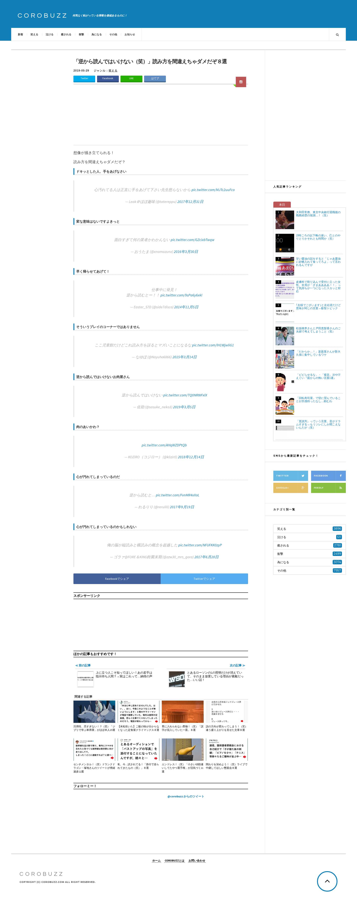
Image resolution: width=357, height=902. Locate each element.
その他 (113, 34)
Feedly (319, 487)
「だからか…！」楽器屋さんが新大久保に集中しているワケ (318, 353)
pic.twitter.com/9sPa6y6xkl (181, 295)
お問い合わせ (197, 860)
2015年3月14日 (185, 357)
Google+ (282, 487)
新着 (20, 34)
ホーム (156, 860)
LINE (131, 78)
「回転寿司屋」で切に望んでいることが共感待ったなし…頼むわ (318, 399)
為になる (96, 34)
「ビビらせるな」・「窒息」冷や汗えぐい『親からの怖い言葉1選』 (318, 376)
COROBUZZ (43, 15)
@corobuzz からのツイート (186, 796)
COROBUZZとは (174, 860)
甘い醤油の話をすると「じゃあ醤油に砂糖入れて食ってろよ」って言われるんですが (318, 262)
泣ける (50, 34)
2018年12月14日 (191, 457)
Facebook (107, 78)
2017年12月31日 (190, 201)
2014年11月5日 (186, 307)
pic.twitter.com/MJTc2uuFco (213, 189)
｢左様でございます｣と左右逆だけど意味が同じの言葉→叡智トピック (318, 306)
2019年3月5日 (184, 407)
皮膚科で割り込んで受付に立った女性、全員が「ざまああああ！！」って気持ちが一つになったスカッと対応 (318, 286)
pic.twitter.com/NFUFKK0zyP (200, 545)
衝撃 (81, 34)
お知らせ (130, 34)
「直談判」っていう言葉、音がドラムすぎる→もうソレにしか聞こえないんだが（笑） (318, 424)
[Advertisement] (160, 117)
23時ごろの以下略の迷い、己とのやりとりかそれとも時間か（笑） (318, 237)
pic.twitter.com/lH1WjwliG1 (213, 345)
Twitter (84, 78)
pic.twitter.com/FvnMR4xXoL (177, 495)
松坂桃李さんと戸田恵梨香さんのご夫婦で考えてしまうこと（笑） (318, 329)
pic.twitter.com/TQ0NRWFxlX (185, 395)
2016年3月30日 (186, 251)
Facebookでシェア (117, 579)
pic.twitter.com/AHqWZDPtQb (164, 445)
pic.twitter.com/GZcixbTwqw (192, 239)
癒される (66, 34)
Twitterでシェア (204, 579)
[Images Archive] (241, 82)
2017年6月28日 (206, 557)
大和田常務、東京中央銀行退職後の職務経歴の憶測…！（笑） (318, 213)
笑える (34, 34)
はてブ (155, 78)
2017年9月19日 (182, 507)
